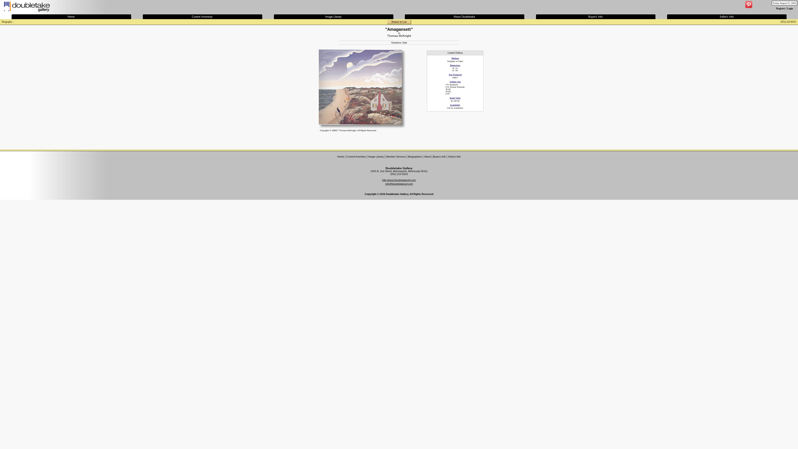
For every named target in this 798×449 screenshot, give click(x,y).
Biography (7, 21)
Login (790, 8)
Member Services (396, 156)
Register (780, 8)
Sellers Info (454, 156)
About (427, 156)
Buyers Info (439, 156)
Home (340, 156)
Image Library (376, 156)
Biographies (415, 156)
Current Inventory (356, 156)
